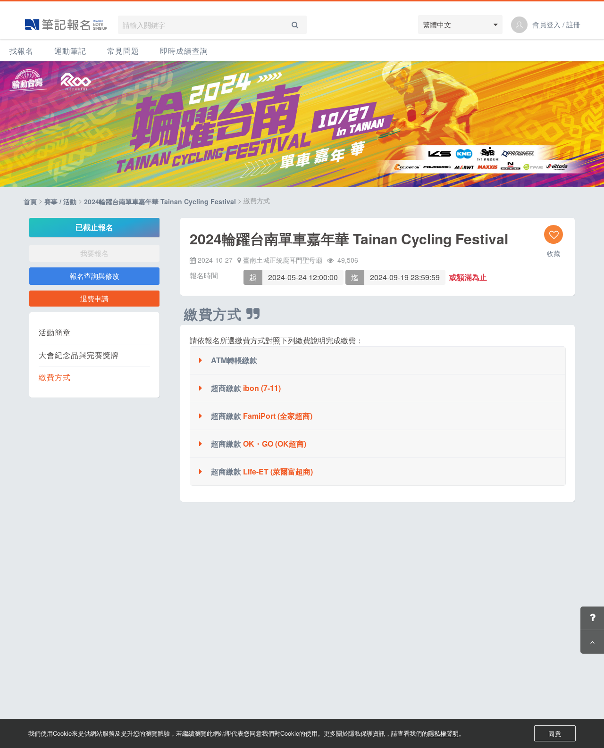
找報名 (21, 50)
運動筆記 (70, 50)
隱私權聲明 (443, 733)
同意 (555, 733)
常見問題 (123, 50)
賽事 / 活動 (60, 202)
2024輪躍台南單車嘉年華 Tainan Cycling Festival (160, 202)
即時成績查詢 (184, 50)
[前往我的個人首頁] (519, 25)
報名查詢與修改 (94, 276)
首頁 (30, 202)
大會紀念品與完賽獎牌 (79, 355)
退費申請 (94, 298)
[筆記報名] (66, 24)
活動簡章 (55, 332)
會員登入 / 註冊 (556, 24)
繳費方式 (55, 377)
